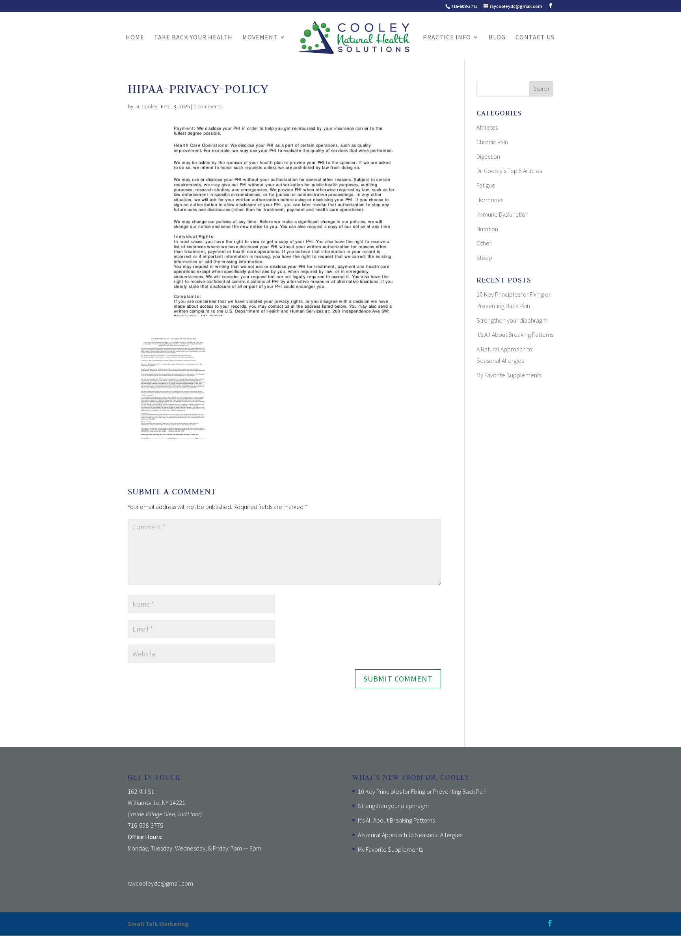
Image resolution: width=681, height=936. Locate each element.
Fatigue (485, 185)
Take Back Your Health (193, 37)
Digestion (488, 156)
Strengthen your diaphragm (511, 320)
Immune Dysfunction (502, 214)
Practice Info (447, 37)
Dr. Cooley (145, 106)
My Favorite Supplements (508, 375)
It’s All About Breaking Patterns (514, 334)
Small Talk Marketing (158, 924)
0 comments (207, 106)
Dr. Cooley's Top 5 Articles (509, 171)
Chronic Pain (492, 142)
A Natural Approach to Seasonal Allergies (410, 835)
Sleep (484, 258)
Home (135, 37)
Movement (260, 37)
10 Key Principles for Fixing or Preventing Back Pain (422, 791)
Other (483, 243)
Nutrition (487, 229)
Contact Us (534, 37)
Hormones (489, 200)
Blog (497, 37)
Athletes (487, 127)
